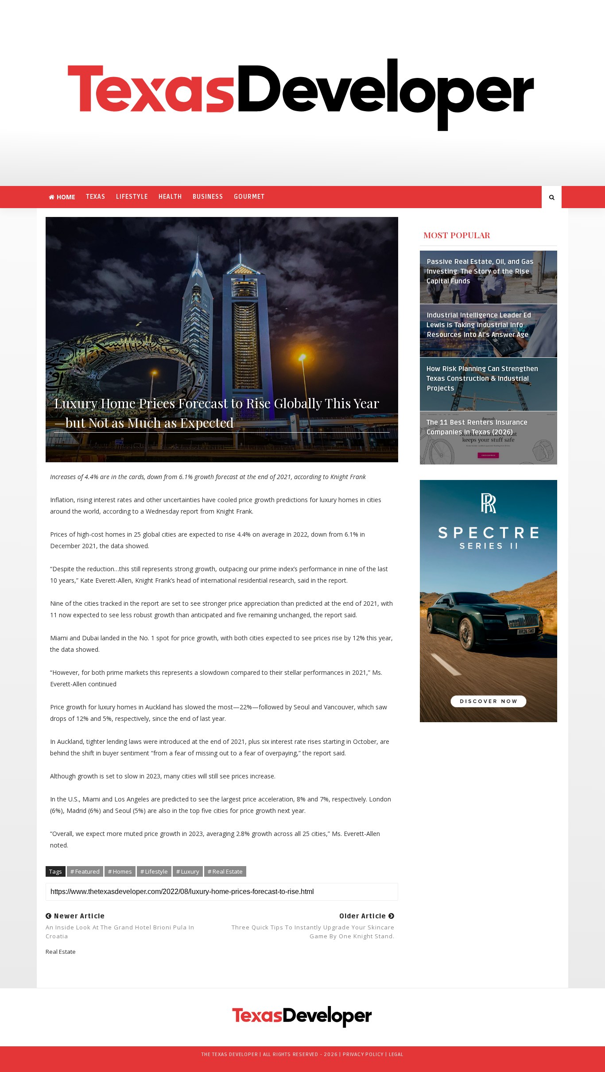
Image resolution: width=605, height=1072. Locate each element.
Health (170, 197)
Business (208, 197)
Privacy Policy (363, 1054)
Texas (95, 197)
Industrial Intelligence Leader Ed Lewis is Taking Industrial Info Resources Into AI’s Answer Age (479, 325)
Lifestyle (132, 197)
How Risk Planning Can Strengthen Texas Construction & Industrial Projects (482, 379)
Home (66, 197)
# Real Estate (225, 871)
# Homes (120, 871)
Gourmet (249, 197)
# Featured (85, 871)
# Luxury (187, 871)
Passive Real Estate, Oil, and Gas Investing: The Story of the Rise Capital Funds (480, 272)
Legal (396, 1054)
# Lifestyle (154, 871)
